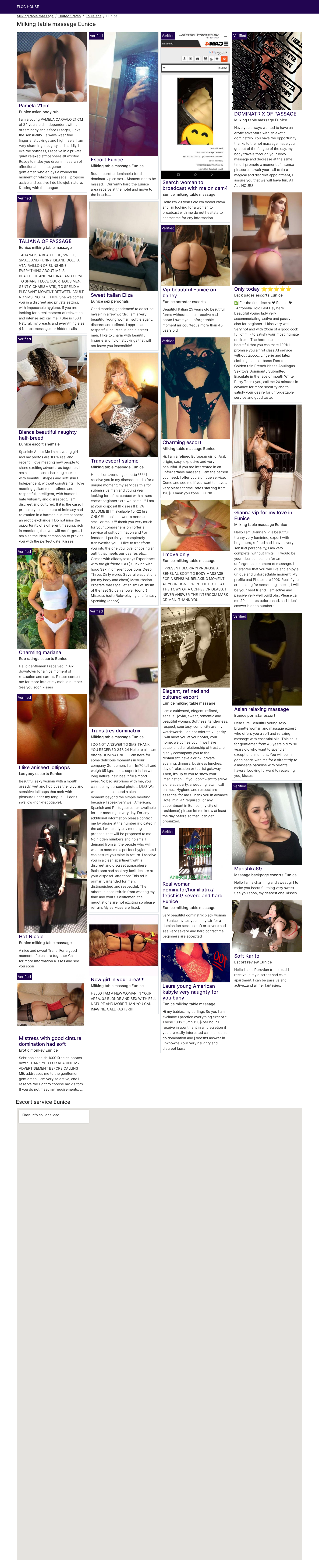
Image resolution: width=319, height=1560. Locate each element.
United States (69, 16)
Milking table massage (35, 16)
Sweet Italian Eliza (112, 295)
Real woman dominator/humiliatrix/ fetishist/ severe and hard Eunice (193, 892)
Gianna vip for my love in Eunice (263, 515)
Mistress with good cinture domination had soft (50, 1041)
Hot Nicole (31, 936)
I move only (176, 554)
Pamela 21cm (34, 106)
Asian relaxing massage (261, 709)
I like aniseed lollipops (44, 767)
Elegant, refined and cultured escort (186, 694)
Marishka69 (248, 869)
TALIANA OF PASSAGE (45, 241)
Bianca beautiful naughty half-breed (48, 435)
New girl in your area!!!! (118, 979)
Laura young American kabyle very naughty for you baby (190, 992)
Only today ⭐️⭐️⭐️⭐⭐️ (262, 289)
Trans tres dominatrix (115, 731)
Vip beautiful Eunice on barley (189, 292)
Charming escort (182, 442)
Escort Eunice (107, 160)
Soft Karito (246, 956)
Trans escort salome (114, 461)
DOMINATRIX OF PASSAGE (265, 114)
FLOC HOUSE (28, 6)
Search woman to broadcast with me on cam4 (195, 185)
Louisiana (93, 16)
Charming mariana (40, 652)
